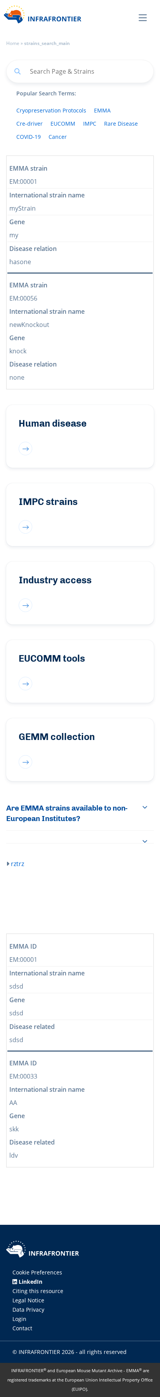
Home (12, 43)
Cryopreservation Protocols (51, 110)
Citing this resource (37, 1291)
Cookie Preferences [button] (37, 1272)
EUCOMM (62, 123)
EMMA (102, 110)
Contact (22, 1328)
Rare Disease (121, 123)
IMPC (89, 123)
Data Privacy (28, 1309)
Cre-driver (29, 123)
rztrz (17, 863)
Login (19, 1319)
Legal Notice (28, 1300)
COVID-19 (28, 136)
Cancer (58, 136)
